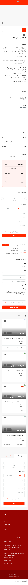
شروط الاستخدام (8, 231)
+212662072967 (15, 253)
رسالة (24, 289)
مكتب (5, 526)
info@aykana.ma (8, 563)
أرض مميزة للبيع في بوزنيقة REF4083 (14, 401)
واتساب (8, 253)
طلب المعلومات (14, 307)
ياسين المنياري (20, 379)
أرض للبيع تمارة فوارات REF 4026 (15, 435)
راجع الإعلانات (5, 244)
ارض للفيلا (6, 529)
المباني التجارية (7, 524)
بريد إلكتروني (22, 277)
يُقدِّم (14, 235)
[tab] (24, 30)
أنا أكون (24, 285)
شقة (5, 519)
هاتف (24, 270)
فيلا (4, 521)
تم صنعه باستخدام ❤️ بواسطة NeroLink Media (14, 576)
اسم (25, 263)
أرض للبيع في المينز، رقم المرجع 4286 (14, 338)
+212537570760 (14, 250)
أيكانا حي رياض (20, 347)
